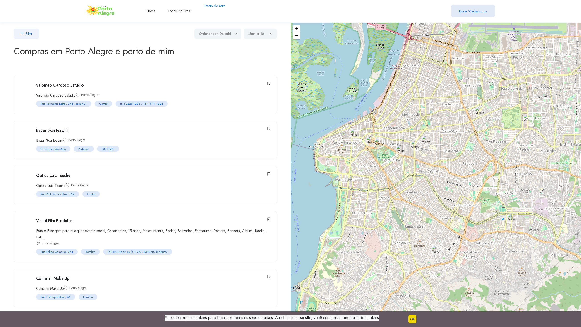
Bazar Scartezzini (52, 130)
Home (151, 10)
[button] (379, 142)
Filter (29, 33)
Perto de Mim (214, 6)
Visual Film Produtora (55, 221)
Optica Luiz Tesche (53, 175)
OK (412, 319)
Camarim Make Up (53, 278)
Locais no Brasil (179, 10)
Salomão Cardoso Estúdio (60, 85)
